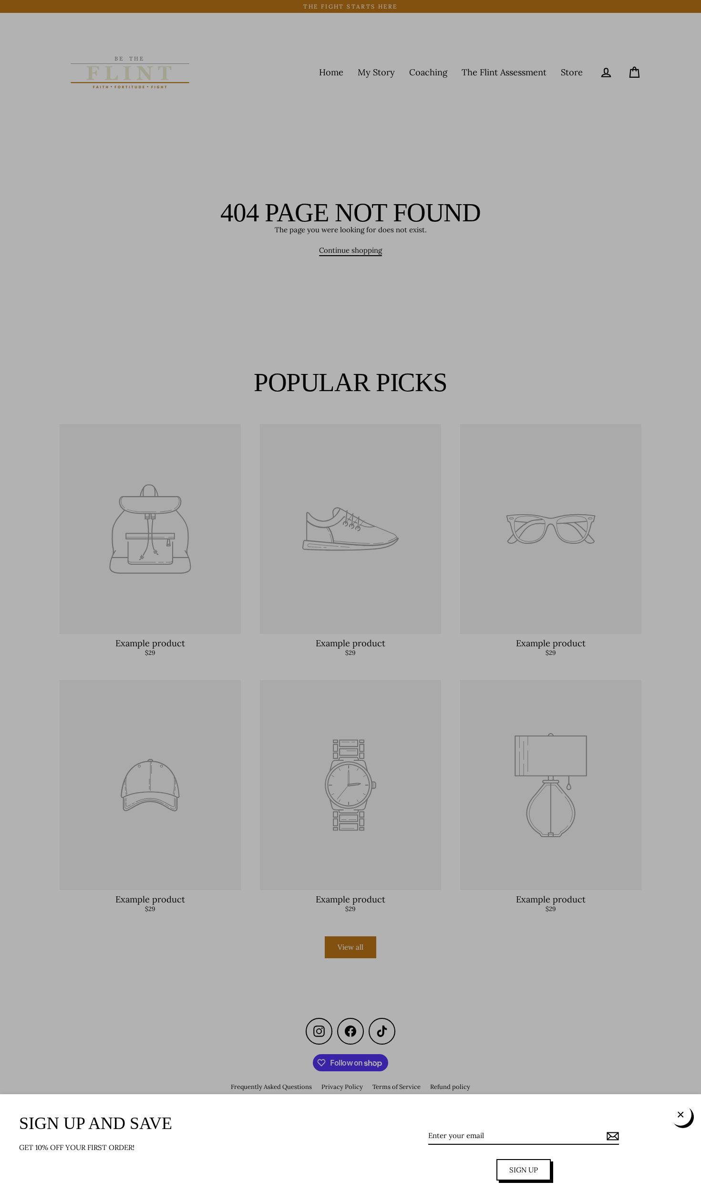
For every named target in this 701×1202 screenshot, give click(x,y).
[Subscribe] (611, 1136)
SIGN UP (523, 1169)
